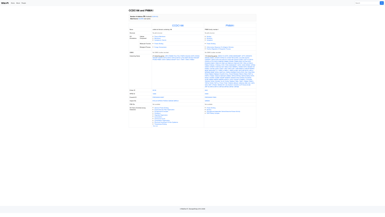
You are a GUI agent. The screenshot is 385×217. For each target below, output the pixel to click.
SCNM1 (217, 78)
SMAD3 (168, 59)
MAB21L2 (242, 69)
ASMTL (212, 58)
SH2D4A (233, 78)
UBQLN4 (241, 83)
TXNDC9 (230, 83)
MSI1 (237, 70)
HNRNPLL (235, 67)
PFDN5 (155, 59)
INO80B (249, 67)
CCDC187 (224, 59)
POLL (227, 74)
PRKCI (246, 74)
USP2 (253, 83)
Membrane (157, 38)
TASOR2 (207, 81)
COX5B (231, 61)
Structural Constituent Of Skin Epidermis (166, 122)
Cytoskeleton (158, 117)
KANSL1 (207, 69)
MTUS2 (191, 58)
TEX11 (178, 59)
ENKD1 (213, 63)
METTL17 (216, 70)
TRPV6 (207, 83)
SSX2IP (173, 59)
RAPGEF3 (223, 76)
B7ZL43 (155, 101)
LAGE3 (217, 69)
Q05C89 (170, 101)
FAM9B (171, 56)
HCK (222, 67)
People (24, 3)
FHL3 (178, 56)
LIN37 (225, 69)
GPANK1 (248, 65)
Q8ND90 (207, 101)
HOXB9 (241, 67)
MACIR (247, 69)
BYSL (237, 58)
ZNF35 (212, 87)
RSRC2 (248, 76)
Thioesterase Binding (160, 124)
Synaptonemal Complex (161, 111)
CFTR (211, 61)
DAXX (241, 61)
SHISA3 (242, 78)
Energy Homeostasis (160, 47)
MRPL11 (227, 70)
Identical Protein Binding (161, 108)
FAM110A (224, 63)
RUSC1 (207, 78)
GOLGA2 (187, 56)
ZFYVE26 (243, 85)
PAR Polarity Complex (213, 113)
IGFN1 (245, 67)
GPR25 (253, 65)
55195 (154, 90)
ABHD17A (221, 56)
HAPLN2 (218, 67)
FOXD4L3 (218, 65)
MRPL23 (232, 70)
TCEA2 (212, 81)
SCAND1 (212, 78)
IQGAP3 (160, 58)
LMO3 (229, 69)
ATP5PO (217, 58)
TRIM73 (251, 81)
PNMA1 (230, 25)
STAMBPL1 (242, 79)
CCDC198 (178, 25)
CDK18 (251, 59)
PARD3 (228, 72)
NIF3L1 (251, 70)
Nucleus (209, 36)
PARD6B (233, 72)
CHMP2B (220, 61)
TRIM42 (246, 81)
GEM (243, 65)
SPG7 (232, 79)
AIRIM (231, 56)
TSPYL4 (216, 83)
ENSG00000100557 (158, 97)
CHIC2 (216, 61)
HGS (230, 67)
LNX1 (233, 69)
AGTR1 (226, 56)
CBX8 (213, 59)
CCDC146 (218, 59)
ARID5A (207, 58)
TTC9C (225, 83)
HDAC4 (226, 67)
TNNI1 (237, 81)
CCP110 (246, 59)
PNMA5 (211, 74)
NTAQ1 (217, 72)
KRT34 (174, 58)
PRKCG (241, 74)
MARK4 (252, 69)
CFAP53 (207, 61)
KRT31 (170, 58)
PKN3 (206, 74)
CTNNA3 (236, 61)
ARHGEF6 (249, 56)
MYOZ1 (247, 70)
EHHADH (207, 63)
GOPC (193, 56)
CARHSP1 (208, 59)
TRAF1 (183, 59)
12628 (154, 94)
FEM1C (251, 63)
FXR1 (223, 65)
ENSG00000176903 (210, 97)
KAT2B (212, 69)
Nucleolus (209, 38)
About (18, 3)
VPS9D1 (214, 85)
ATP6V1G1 (223, 58)
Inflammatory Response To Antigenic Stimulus (220, 47)
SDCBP (222, 78)
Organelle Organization (161, 115)
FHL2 (175, 56)
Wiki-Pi (5, 3)
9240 (206, 90)
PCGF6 (238, 72)
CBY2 (166, 56)
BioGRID (141, 19)
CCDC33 (236, 59)
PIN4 (249, 72)
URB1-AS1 (247, 83)
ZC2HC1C (231, 85)
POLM (231, 74)
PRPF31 (207, 76)
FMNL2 (207, 65)
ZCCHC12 (237, 85)
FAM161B (236, 63)
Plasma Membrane (159, 36)
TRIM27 (192, 59)
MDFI (186, 58)
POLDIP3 (222, 74)
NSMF (212, 72)
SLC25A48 (248, 78)
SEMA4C (227, 78)
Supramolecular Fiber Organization (164, 110)
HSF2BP (155, 58)
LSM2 (237, 69)
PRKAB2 (235, 74)
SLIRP (207, 79)
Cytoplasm (210, 40)
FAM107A (218, 63)
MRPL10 (221, 70)
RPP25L (238, 76)
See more (155, 126)
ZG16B (248, 85)
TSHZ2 (211, 83)
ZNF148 (207, 87)
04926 (206, 94)
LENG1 (221, 69)
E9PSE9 (160, 101)
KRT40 (178, 58)
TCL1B (222, 81)
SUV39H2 (249, 79)
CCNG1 (241, 59)
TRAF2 (187, 59)
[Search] (382, 3)
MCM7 (207, 70)
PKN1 (253, 72)
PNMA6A (216, 74)
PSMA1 (212, 76)
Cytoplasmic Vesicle (160, 40)
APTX (243, 56)
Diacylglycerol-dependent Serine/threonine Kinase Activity (223, 111)
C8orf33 (247, 58)
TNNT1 (241, 81)
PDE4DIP (196, 58)
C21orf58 (241, 58)
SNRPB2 (221, 79)
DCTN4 (245, 61)
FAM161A (230, 63)
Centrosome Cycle (159, 119)
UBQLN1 (236, 83)
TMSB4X (232, 81)
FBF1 (241, 63)
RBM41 (229, 76)
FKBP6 (183, 56)
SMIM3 (211, 79)
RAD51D (217, 76)
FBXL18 (245, 63)
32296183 (155, 16)
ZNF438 (221, 87)
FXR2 (226, 65)
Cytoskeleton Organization (162, 120)
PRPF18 (250, 74)
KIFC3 (165, 58)
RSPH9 (243, 76)
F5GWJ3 (165, 101)
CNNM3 (226, 61)
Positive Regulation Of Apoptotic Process (219, 49)
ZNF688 (236, 87)
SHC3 (238, 78)
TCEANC (217, 81)
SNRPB (216, 79)
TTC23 (221, 83)
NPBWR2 (207, 72)
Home (13, 3)
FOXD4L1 (212, 65)
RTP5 (252, 76)
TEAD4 (227, 81)
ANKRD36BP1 (237, 56)
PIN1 (246, 72)
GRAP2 (207, 67)
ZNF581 (231, 87)
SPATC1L (227, 79)
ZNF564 (226, 87)
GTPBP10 (212, 67)
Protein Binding (158, 44)
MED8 (211, 70)
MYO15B (241, 70)
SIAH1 (164, 59)
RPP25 (234, 76)
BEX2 (233, 58)
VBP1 (210, 85)
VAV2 (206, 85)
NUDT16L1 (222, 72)
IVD (253, 67)
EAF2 (249, 61)
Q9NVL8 (176, 101)
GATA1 (239, 65)
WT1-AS (224, 85)
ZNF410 (216, 87)
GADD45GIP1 (233, 65)
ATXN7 (229, 58)
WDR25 (220, 85)
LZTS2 (183, 58)
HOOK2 (197, 56)
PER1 (242, 72)
